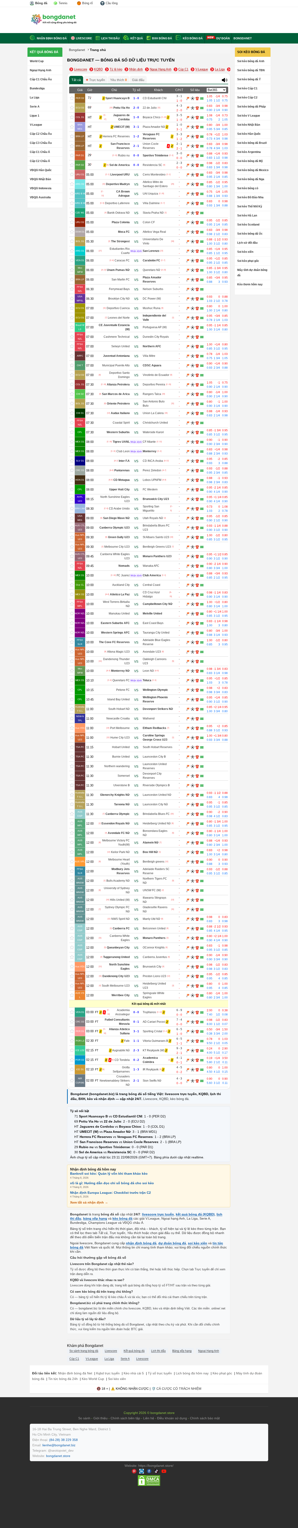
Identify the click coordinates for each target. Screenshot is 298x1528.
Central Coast (151, 585)
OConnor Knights (154, 947)
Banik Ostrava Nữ (118, 212)
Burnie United (121, 756)
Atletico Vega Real (154, 231)
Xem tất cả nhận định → (89, 1202)
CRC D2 (80, 1021)
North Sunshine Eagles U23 (115, 499)
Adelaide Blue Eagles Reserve (156, 642)
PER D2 (80, 98)
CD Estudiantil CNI (154, 98)
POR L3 (80, 1040)
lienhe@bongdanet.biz (58, 1445)
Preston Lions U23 (154, 976)
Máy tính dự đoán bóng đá (252, 272)
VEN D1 (80, 260)
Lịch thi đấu (110, 38)
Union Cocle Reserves (151, 146)
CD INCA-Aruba (153, 460)
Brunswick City (152, 966)
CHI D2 (80, 394)
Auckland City (121, 585)
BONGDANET (243, 38)
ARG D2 (79, 184)
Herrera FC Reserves (116, 136)
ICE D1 (80, 1069)
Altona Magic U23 (118, 651)
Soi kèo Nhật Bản (248, 124)
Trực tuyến (96, 80)
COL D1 (80, 117)
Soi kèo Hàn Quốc (249, 133)
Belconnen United (154, 928)
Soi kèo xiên (245, 251)
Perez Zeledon (152, 470)
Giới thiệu (100, 1418)
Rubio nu (124, 155)
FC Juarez (123, 575)
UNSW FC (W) (152, 890)
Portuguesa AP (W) (155, 327)
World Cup (37, 61)
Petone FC (123, 689)
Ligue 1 (34, 115)
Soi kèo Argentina (249, 152)
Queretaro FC (121, 680)
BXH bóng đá (161, 38)
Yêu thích (118, 80)
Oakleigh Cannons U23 (154, 661)
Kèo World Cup (93, 1379)
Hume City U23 (120, 737)
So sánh (84, 1418)
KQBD (98, 69)
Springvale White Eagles (153, 995)
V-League (36, 124)
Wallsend (149, 718)
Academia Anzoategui (122, 1012)
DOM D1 (80, 231)
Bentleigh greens (153, 861)
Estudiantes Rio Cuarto (120, 251)
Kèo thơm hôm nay (250, 284)
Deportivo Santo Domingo (119, 375)
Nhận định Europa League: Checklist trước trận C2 (110, 1192)
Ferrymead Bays (119, 289)
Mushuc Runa (151, 308)
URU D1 (80, 174)
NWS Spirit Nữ (120, 919)
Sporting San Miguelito (151, 508)
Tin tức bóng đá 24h (63, 1379)
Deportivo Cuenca (118, 308)
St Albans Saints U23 (156, 537)
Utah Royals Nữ (153, 518)
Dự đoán (223, 38)
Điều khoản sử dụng (172, 1418)
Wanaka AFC (151, 565)
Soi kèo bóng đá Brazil (252, 143)
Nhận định (136, 69)
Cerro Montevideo (154, 174)
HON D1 (79, 480)
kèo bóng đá (179, 1099)
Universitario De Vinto (153, 241)
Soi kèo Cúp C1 (247, 88)
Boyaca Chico (151, 117)
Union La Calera (153, 413)
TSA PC (80, 747)
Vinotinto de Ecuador (156, 375)
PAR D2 (80, 165)
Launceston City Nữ (155, 804)
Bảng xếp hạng (182, 1351)
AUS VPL (80, 861)
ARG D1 (79, 251)
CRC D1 (80, 470)
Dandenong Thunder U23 (116, 661)
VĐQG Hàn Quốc (41, 170)
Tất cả (76, 80)
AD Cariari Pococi (154, 1021)
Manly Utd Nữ (151, 919)
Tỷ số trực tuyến (160, 1373)
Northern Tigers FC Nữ (155, 880)
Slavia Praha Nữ (153, 212)
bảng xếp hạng (95, 1218)
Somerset (124, 775)
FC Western (150, 489)
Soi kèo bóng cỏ (247, 188)
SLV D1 (80, 460)
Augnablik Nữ (121, 1050)
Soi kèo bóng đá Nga (250, 179)
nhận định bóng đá (141, 1243)
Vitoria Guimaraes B (155, 1040)
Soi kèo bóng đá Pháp (251, 106)
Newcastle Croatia (118, 718)
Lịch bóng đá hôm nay (192, 1373)
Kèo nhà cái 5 (134, 1373)
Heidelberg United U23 (154, 985)
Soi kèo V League (248, 115)
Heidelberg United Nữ (157, 823)
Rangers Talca (152, 394)
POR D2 (79, 1060)
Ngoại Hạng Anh (40, 70)
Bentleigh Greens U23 (157, 546)
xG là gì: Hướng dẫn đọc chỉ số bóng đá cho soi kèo (112, 1183)
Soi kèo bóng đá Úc (250, 233)
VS (136, 174)
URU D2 (80, 222)
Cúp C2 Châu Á (40, 161)
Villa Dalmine (151, 203)
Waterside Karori (153, 432)
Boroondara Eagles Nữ (155, 833)
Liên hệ (148, 1418)
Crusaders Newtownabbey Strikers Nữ (115, 1080)
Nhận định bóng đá (51, 38)
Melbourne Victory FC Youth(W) (116, 842)
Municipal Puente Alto (116, 365)
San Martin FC (121, 279)
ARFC (80, 355)
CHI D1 (80, 413)
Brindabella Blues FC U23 (156, 527)
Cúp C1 (183, 69)
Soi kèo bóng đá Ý (249, 79)
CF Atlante (149, 441)
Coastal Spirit (121, 422)
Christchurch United (155, 422)
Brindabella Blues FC (156, 814)
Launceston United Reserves (155, 766)
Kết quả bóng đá (44, 52)
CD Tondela (122, 1060)
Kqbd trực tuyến (108, 1373)
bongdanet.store (58, 1456)
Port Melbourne (120, 728)
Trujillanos (149, 1012)
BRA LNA (80, 508)
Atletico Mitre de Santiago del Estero (155, 184)
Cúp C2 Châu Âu (41, 133)
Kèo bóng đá (192, 38)
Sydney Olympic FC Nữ (117, 909)
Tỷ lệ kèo (116, 69)
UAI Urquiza (150, 193)
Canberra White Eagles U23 (115, 556)
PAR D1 (80, 155)
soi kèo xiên (197, 1243)
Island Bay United (118, 699)
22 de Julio (150, 107)
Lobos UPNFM (152, 480)
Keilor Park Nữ (120, 852)
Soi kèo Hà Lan (247, 215)
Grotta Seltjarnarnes (121, 1069)
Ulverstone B (121, 785)
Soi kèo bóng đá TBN (251, 70)
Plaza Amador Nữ (154, 126)
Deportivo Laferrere (117, 203)
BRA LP (80, 136)
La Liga (34, 97)
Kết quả (136, 38)
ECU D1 (80, 308)
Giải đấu (138, 80)
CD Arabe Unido (119, 508)
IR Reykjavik (151, 1069)
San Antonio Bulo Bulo (154, 403)
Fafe (127, 1040)
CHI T (80, 365)
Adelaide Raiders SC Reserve (156, 871)
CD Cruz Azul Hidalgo (151, 594)
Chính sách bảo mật (205, 1418)
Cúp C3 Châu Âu (41, 143)
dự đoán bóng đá (172, 1243)
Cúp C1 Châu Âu (41, 79)
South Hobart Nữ (119, 709)
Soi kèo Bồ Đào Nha (250, 197)
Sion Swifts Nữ (152, 1080)
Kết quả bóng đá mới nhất (149, 1003)
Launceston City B (154, 756)
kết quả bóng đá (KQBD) (195, 1214)
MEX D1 (79, 441)
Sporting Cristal (152, 1031)
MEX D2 (79, 594)
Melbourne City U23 (117, 546)
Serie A (35, 106)
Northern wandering (117, 766)
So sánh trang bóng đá (83, 1351)
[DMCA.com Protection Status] (149, 1485)
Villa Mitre (149, 356)
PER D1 (80, 1031)
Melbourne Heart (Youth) (119, 861)
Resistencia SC (152, 165)
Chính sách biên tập (125, 1418)
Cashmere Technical (117, 336)
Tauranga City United (156, 632)
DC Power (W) (152, 298)
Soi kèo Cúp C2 (247, 97)
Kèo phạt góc (222, 1373)
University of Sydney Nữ (117, 890)
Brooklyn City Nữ (119, 298)
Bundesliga (37, 88)
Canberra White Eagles (120, 938)
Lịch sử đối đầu (247, 242)
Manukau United (119, 613)
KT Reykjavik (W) (153, 1050)
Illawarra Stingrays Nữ (154, 900)
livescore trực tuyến (158, 1214)
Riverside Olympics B (156, 785)
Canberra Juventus (155, 957)
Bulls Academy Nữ (118, 880)
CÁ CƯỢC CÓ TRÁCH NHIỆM (178, 1388)
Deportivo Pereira (154, 384)
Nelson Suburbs (153, 289)
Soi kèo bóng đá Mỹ (250, 161)
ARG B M (80, 193)
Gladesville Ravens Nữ (155, 909)
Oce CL (80, 585)
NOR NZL (80, 613)
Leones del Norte (119, 317)
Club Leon (123, 451)
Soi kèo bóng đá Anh (250, 61)
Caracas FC (122, 260)
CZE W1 (79, 212)
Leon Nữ (148, 670)
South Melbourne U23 (116, 985)
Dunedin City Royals (156, 336)
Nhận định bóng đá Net (75, 1373)
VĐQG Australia (40, 197)
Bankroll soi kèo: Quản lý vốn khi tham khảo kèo (109, 1173)
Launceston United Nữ (157, 794)
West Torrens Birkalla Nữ (116, 604)
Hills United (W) (120, 899)
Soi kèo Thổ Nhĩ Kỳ (249, 206)
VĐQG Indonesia (40, 188)
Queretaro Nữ (151, 270)
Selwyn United (120, 346)
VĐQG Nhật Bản (40, 179)
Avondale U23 (152, 651)
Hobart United (121, 747)
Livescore (83, 38)
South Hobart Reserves (157, 747)
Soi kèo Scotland (248, 224)
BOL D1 (80, 241)
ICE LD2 (80, 1050)
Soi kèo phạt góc (248, 261)
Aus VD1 (80, 728)
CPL (80, 432)
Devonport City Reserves (152, 775)
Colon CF (149, 222)
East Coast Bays (153, 623)
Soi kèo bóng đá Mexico (252, 170)
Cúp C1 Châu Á (40, 152)
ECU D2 (80, 107)
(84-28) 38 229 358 (63, 1440)
